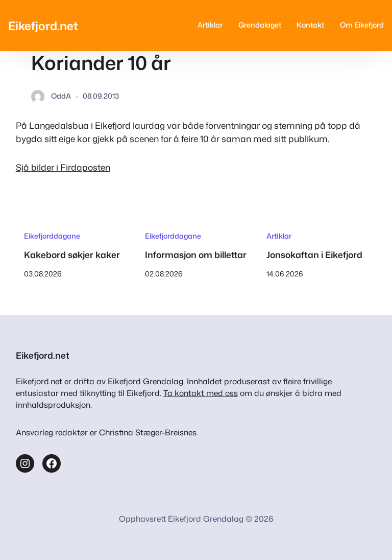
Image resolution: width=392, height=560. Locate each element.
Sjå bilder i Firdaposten (63, 167)
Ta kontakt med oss (200, 393)
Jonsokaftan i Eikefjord (314, 255)
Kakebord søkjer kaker (72, 255)
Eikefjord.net (43, 25)
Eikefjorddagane (52, 236)
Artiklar (278, 236)
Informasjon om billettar (196, 255)
